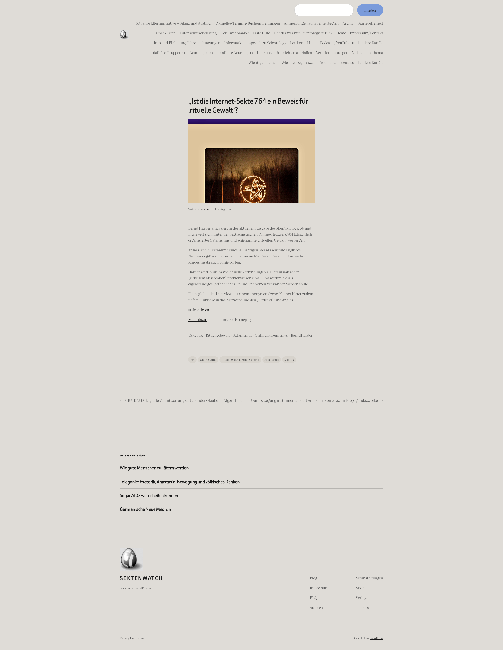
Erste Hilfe (261, 33)
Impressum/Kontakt (366, 33)
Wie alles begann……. (298, 62)
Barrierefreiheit (370, 23)
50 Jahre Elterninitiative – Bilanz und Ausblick (174, 23)
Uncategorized (224, 209)
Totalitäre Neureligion (235, 52)
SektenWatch (141, 578)
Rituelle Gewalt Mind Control (240, 360)
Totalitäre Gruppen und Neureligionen (181, 52)
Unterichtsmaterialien (293, 52)
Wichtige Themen (263, 62)
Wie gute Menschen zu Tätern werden (154, 468)
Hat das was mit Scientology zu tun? (303, 33)
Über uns (264, 52)
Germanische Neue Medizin (145, 509)
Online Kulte (208, 360)
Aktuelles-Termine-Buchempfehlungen (248, 23)
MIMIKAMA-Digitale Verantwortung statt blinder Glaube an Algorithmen (184, 400)
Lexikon (296, 42)
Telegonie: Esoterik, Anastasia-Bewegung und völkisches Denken (180, 482)
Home (341, 33)
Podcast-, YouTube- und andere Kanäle (351, 42)
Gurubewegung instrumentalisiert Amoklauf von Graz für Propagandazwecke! (315, 400)
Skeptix (289, 360)
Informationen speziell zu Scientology (255, 42)
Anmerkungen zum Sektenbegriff (311, 23)
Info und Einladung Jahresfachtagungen (187, 42)
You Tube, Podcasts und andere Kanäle (351, 62)
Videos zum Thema (367, 52)
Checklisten (166, 33)
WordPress (376, 638)
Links (311, 42)
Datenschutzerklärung (198, 33)
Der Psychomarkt (234, 33)
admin (207, 209)
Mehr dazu (197, 319)
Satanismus (271, 360)
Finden (370, 10)
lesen (205, 309)
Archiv (348, 23)
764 (192, 360)
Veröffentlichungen (332, 52)
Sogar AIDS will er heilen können (149, 495)
